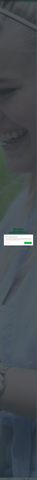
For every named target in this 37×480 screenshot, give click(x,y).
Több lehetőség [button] (7, 242)
